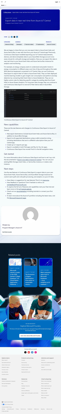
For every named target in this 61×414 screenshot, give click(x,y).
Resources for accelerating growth (48, 362)
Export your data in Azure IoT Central (29, 160)
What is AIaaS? (44, 390)
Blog (22, 383)
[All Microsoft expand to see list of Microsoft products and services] (2, 2)
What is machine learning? (46, 385)
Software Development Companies (8, 381)
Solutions (43, 360)
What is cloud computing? (46, 381)
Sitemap (3, 409)
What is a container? (45, 395)
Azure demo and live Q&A (46, 369)
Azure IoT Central (51, 44)
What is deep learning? (45, 388)
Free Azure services (25, 364)
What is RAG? (43, 397)
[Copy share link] (9, 37)
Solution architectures (45, 364)
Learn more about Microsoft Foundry (30, 335)
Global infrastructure (6, 364)
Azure (3, 5)
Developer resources (25, 385)
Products (23, 360)
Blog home (8, 12)
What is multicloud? (45, 383)
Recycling (43, 409)
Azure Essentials (5, 372)
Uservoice (46, 180)
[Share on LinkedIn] (17, 37)
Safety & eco (36, 409)
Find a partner (4, 385)
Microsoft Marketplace (6, 383)
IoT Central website (25, 189)
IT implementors (40, 44)
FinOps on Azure (24, 369)
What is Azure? (4, 360)
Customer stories (5, 374)
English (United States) (8, 401)
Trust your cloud (5, 369)
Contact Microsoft (10, 409)
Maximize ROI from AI (25, 372)
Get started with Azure (6, 362)
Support (42, 367)
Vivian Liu (8, 23)
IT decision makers (29, 44)
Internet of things (9, 44)
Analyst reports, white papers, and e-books (29, 393)
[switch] (59, 2)
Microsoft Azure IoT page (17, 198)
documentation (22, 191)
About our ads (49, 409)
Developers (19, 44)
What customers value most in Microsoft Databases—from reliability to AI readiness (46, 278)
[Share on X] (14, 37)
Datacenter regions (5, 367)
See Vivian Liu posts (7, 232)
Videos (22, 395)
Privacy (17, 409)
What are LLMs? (44, 393)
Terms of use (23, 409)
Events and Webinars (25, 390)
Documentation (24, 381)
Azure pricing (24, 362)
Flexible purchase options (26, 367)
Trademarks (30, 409)
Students (23, 388)
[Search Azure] (5, 2)
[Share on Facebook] (12, 37)
